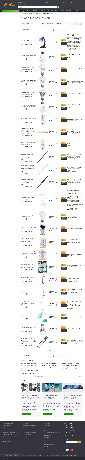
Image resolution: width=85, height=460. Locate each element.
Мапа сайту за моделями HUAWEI (70, 368)
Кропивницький (30, 455)
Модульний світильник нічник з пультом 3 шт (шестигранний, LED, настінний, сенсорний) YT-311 (28, 266)
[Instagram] (67, 446)
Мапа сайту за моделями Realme (29, 365)
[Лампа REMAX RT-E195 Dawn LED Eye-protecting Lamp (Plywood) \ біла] (42, 199)
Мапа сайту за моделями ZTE (49, 367)
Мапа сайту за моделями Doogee (70, 365)
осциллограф (5, 437)
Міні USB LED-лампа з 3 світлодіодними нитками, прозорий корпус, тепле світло (28, 118)
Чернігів (77, 455)
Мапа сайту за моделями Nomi (49, 363)
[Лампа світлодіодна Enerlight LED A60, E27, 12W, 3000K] (42, 217)
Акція (57, 279)
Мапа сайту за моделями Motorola (70, 363)
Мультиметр (5, 436)
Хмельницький (64, 455)
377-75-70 (70, 429)
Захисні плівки (25, 423)
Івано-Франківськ (9, 455)
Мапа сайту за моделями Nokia (28, 368)
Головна (23, 11)
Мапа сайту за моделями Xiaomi (49, 365)
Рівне (45, 455)
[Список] (78, 24)
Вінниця (14, 455)
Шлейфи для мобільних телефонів (29, 432)
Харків (56, 455)
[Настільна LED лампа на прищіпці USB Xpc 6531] (42, 317)
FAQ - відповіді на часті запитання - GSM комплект (52, 433)
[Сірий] (21, 159)
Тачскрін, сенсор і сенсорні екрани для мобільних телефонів (30, 438)
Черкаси (69, 455)
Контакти (43, 10)
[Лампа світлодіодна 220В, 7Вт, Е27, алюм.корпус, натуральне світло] (42, 57)
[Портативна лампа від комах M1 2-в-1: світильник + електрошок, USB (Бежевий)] (42, 254)
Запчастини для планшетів (8, 423)
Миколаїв (38, 455)
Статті (28, 10)
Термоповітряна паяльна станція (29, 425)
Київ (25, 455)
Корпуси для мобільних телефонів (29, 436)
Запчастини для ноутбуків (7, 434)
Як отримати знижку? (48, 435)
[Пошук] (58, 7)
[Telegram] (70, 446)
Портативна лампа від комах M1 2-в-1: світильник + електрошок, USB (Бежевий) (28, 253)
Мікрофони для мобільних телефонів (30, 442)
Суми (48, 455)
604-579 (69, 424)
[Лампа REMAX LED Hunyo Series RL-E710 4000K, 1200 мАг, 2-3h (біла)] (42, 304)
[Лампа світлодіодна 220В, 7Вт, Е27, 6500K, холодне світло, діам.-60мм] (42, 94)
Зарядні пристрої (6, 427)
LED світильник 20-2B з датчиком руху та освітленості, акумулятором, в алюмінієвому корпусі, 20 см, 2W (28, 340)
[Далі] (65, 30)
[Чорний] (22, 159)
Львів (35, 455)
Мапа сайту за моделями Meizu (28, 363)
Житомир (22, 455)
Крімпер (4, 439)
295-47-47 (70, 432)
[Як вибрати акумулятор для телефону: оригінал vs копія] (31, 387)
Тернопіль (52, 455)
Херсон (59, 455)
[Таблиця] (75, 24)
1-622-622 (70, 425)
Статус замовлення (66, 10)
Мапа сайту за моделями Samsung (29, 370)
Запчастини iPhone (6, 425)
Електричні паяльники (7, 441)
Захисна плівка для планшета (8, 430)
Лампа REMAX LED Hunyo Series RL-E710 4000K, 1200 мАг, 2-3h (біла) (28, 303)
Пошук (36, 24)
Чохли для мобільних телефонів (9, 432)
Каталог (76, 10)
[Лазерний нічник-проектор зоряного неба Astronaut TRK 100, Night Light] (42, 229)
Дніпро (18, 455)
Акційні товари (47, 423)
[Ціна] (81, 24)
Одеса (42, 455)
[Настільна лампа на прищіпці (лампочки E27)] (42, 42)
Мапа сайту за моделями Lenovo (70, 367)
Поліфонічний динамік (27, 434)
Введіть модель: (25, 23)
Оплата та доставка (53, 10)
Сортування (43, 23)
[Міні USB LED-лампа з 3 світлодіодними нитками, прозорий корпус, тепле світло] (42, 119)
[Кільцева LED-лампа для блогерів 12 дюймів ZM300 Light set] (42, 279)
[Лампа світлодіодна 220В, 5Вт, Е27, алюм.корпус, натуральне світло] (42, 107)
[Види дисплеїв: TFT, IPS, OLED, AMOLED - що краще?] (52, 387)
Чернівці (73, 455)
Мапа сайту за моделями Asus (49, 368)
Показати (59, 23)
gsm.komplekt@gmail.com (24, 4)
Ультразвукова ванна (27, 427)
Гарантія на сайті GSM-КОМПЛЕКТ (50, 427)
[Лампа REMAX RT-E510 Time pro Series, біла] (42, 292)
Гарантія (35, 10)
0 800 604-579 (22, 2)
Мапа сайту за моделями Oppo (28, 367)
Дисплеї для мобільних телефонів (29, 440)
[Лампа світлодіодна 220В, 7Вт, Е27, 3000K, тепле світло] (42, 329)
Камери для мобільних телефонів (29, 430)
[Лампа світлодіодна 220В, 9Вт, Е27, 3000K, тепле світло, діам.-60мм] (42, 82)
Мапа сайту (46, 437)
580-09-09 (70, 427)
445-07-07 (70, 430)
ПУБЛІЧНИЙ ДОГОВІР (48, 425)
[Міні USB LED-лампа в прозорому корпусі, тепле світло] (42, 144)
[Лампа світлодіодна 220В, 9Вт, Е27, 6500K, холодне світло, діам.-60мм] (42, 69)
